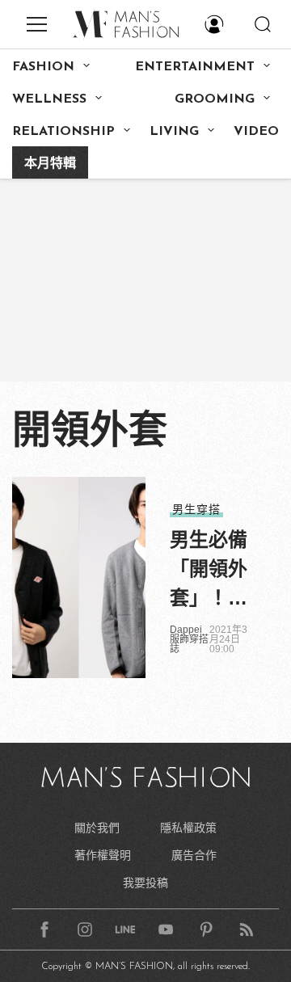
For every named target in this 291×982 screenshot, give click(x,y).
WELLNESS (49, 99)
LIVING (174, 131)
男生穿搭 (196, 509)
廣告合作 (194, 855)
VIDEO (256, 131)
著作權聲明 (102, 855)
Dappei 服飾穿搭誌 (189, 639)
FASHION (43, 67)
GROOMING (215, 99)
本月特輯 (50, 164)
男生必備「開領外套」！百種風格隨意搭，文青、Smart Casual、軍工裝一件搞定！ (211, 571)
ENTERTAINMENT (195, 67)
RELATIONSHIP (63, 131)
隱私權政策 (188, 827)
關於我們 (97, 827)
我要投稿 (145, 882)
